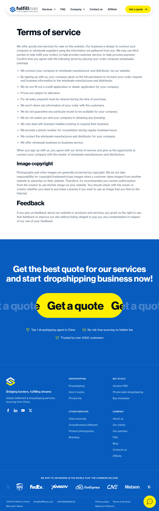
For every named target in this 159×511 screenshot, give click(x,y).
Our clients (119, 424)
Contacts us (120, 449)
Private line (75, 398)
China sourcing (77, 418)
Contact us (96, 9)
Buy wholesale (121, 398)
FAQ (62, 9)
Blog (115, 443)
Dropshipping (77, 385)
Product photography (81, 431)
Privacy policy (102, 501)
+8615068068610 (66, 501)
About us (118, 418)
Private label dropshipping (128, 392)
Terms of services (121, 501)
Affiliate (112, 9)
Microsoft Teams (14, 506)
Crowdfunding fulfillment (83, 424)
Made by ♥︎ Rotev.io (104, 506)
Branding (74, 437)
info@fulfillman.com (43, 501)
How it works (76, 392)
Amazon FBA (120, 385)
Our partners (120, 431)
